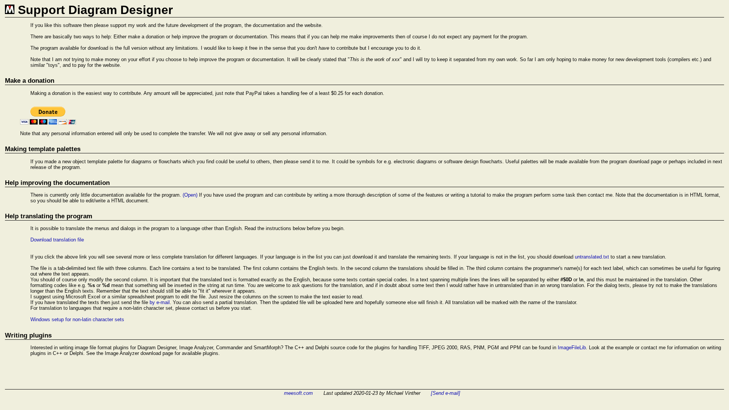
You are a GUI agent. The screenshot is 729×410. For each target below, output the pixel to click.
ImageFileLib (572, 347)
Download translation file (57, 240)
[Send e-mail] (445, 393)
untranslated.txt (592, 257)
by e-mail (160, 302)
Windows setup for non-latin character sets (77, 319)
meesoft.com (298, 393)
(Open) (190, 195)
